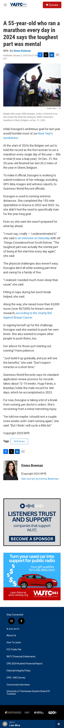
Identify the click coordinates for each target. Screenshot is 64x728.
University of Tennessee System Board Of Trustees (28, 692)
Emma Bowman (22, 50)
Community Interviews (18, 685)
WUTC (16, 629)
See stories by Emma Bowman (40, 478)
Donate (53, 4)
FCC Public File (14, 649)
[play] (5, 724)
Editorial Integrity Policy (19, 670)
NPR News (19, 441)
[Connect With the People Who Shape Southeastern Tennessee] (32, 522)
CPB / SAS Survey (16, 677)
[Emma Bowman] (10, 470)
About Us (11, 635)
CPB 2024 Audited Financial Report (25, 663)
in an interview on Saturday (32, 238)
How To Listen (14, 642)
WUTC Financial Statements (21, 656)
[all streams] (59, 724)
